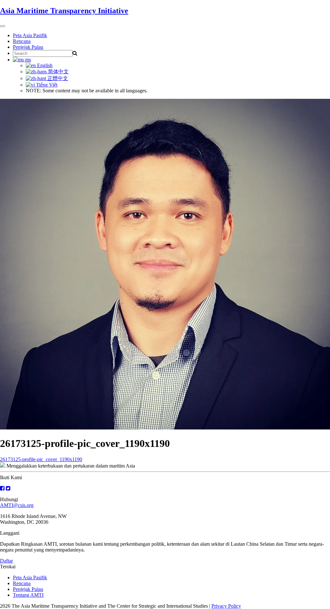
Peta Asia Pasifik (30, 35)
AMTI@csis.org (17, 505)
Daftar (6, 560)
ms (27, 59)
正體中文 (57, 78)
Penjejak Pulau (28, 47)
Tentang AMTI (28, 595)
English (44, 65)
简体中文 (58, 71)
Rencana (22, 41)
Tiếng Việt (46, 85)
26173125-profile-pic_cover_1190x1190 (41, 459)
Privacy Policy (226, 606)
